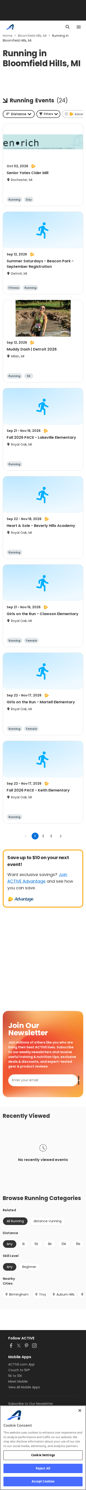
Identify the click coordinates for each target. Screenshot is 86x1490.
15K (78, 1244)
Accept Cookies (43, 1481)
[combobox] (19, 114)
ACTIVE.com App (21, 1364)
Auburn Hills (65, 1294)
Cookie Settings (43, 1455)
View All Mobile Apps (24, 1387)
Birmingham (19, 1294)
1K (23, 1244)
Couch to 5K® (19, 1370)
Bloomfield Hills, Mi (32, 35)
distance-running (47, 1221)
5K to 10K (15, 1375)
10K (63, 1244)
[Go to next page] (60, 836)
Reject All (43, 1468)
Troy (42, 1294)
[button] (48, 114)
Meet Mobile (18, 1381)
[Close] (80, 1410)
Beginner (29, 1266)
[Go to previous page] (25, 836)
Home (7, 35)
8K (50, 1244)
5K (36, 1244)
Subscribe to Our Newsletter (30, 1403)
